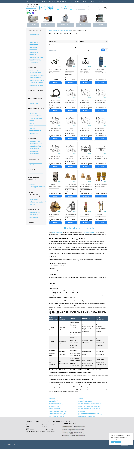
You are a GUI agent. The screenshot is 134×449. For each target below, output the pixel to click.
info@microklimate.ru (32, 8)
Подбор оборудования (97, 1)
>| (93, 228)
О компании (36, 1)
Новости (56, 1)
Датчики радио (33, 54)
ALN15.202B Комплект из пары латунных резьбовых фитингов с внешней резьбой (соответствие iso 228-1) (86, 188)
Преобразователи (34, 62)
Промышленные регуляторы (36, 108)
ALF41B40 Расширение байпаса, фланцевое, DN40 (85, 130)
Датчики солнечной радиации (36, 55)
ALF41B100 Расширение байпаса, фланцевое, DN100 (70, 102)
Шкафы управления (34, 34)
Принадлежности (82, 409)
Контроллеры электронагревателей (38, 144)
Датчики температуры (35, 42)
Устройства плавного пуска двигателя (36, 119)
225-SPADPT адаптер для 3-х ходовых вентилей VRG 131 (55, 71)
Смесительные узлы (34, 70)
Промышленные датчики (35, 39)
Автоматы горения (33, 159)
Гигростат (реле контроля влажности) (35, 127)
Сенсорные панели (34, 199)
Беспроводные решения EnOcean (37, 60)
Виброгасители (81, 411)
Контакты (64, 1)
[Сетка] (103, 50)
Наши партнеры (46, 1)
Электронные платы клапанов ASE (56, 414)
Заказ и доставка (75, 1)
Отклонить (127, 442)
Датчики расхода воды (35, 59)
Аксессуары (31, 169)
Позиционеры (81, 399)
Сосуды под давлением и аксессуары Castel (88, 413)
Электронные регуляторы (35, 116)
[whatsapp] (27, 12)
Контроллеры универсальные (36, 146)
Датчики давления (34, 44)
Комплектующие (52, 401)
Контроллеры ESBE (34, 151)
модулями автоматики (88, 232)
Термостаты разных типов (35, 90)
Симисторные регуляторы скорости (38, 125)
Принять (116, 442)
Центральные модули (34, 101)
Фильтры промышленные (35, 77)
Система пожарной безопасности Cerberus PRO (37, 187)
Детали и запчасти (34, 78)
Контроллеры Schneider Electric (37, 149)
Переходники (52, 398)
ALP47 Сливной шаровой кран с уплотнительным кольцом (70, 216)
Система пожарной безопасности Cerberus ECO (37, 183)
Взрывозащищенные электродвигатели (34, 216)
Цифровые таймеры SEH (54, 408)
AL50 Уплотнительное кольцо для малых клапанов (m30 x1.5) (85, 71)
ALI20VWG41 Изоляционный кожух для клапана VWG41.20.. (55, 186)
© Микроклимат (124, 445)
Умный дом (31, 222)
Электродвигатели (33, 209)
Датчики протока (33, 49)
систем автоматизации (57, 232)
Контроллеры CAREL (34, 148)
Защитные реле (33, 113)
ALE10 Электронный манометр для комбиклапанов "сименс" (100, 71)
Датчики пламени (33, 47)
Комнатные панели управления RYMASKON (37, 203)
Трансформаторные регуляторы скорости (37, 122)
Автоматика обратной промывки (37, 80)
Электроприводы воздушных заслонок (36, 83)
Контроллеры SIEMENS (35, 141)
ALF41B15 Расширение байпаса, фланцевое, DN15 (100, 102)
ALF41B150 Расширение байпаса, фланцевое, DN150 (55, 130)
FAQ (108, 1)
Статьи (27, 428)
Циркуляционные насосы (35, 73)
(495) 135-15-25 (32, 6)
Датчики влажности (34, 52)
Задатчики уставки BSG (54, 409)
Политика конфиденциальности (33, 431)
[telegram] (30, 13)
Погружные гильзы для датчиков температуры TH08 (90, 404)
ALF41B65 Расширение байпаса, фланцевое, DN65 (54, 158)
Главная (27, 1)
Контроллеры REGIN (34, 153)
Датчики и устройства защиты (36, 57)
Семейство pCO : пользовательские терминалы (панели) (34, 194)
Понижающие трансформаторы (85, 401)
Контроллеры (32, 138)
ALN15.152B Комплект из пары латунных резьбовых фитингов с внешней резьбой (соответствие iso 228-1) (71, 188)
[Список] (106, 50)
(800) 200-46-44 (32, 4)
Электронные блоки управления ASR (57, 413)
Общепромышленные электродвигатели (35, 213)
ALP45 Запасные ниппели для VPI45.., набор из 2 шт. (101, 186)
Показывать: (78, 47)
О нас (27, 424)
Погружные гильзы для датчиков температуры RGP (90, 414)
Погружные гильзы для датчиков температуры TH (89, 403)
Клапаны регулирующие (35, 72)
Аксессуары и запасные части (36, 173)
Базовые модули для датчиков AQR (57, 416)
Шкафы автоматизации (34, 30)
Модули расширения (34, 103)
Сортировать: (52, 47)
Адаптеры (80, 398)
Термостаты (32, 93)
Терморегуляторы (34, 133)
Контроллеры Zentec (34, 154)
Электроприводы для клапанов (37, 75)
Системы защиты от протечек (36, 85)
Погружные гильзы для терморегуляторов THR (89, 406)
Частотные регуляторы (35, 111)
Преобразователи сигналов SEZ (56, 404)
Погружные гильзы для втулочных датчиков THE (89, 408)
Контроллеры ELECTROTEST (36, 143)
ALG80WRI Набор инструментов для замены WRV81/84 (86, 158)
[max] (33, 13)
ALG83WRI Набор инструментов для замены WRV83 (101, 158)
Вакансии (85, 1)
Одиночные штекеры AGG (55, 403)
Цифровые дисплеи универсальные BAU (58, 411)
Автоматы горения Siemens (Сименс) (36, 164)
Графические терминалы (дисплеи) (38, 201)
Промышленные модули (35, 98)
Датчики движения (34, 50)
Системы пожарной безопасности (33, 178)
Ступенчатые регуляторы (35, 115)
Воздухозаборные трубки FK (55, 399)
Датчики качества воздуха (35, 45)
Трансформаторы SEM (54, 406)
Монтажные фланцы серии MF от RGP (87, 416)
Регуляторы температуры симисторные (35, 130)
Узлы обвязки (32, 67)
